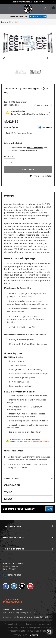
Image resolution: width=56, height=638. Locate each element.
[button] (49, 631)
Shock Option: (28, 127)
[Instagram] (14, 586)
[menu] (2, 8)
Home (3, 22)
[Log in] (45, 8)
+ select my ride (38, 16)
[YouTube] (30, 586)
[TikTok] (22, 586)
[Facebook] (6, 586)
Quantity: (8, 156)
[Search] (10, 8)
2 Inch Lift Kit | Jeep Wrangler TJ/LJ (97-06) (25, 617)
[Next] (52, 58)
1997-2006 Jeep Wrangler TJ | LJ (19, 612)
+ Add (49, 509)
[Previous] (47, 58)
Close (54, 2)
